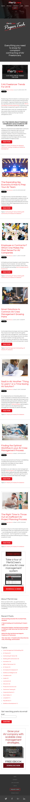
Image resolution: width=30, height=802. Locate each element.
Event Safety (7, 695)
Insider (5, 678)
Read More (6, 141)
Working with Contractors (11, 658)
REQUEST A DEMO (15, 789)
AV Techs (7, 145)
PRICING (9, 5)
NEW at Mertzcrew (9, 664)
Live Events (7, 681)
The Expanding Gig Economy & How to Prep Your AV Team (13, 184)
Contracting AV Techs (11, 211)
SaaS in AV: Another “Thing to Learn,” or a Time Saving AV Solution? (15, 384)
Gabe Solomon (9, 190)
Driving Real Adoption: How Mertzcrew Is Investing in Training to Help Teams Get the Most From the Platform (15, 629)
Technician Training (6, 147)
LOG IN (26, 5)
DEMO (15, 8)
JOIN (21, 5)
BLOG (3, 5)
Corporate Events (8, 692)
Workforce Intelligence (10, 672)
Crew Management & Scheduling (14, 348)
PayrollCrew (7, 700)
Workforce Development (10, 703)
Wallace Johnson (10, 89)
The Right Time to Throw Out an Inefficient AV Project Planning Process (14, 517)
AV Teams (8, 414)
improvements (10, 470)
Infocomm (6, 683)
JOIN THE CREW (15, 782)
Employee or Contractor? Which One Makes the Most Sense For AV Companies (14, 249)
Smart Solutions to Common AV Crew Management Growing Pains (12, 313)
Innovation (7, 661)
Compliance (15, 147)
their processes (16, 404)
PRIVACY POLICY (15, 793)
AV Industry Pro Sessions (17, 145)
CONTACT (15, 5)
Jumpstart (6, 697)
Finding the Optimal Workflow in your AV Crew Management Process (14, 448)
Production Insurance (9, 686)
